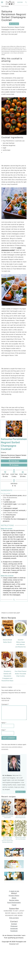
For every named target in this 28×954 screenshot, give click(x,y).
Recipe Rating (5, 698)
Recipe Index (14, 900)
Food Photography (14, 902)
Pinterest (14, 926)
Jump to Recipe (14, 23)
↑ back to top (14, 891)
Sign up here (14, 918)
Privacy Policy (14, 895)
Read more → (20, 792)
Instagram (14, 928)
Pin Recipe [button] (15, 465)
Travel (14, 905)
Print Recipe (15, 461)
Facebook (14, 931)
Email (3, 730)
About (14, 898)
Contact (14, 924)
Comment (5, 704)
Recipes (7, 6)
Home (2, 6)
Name (3, 723)
